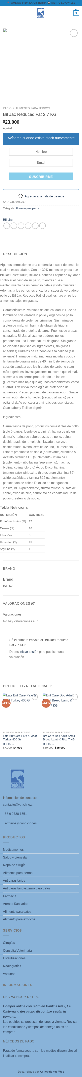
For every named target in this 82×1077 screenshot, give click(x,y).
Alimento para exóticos (19, 919)
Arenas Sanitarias (15, 903)
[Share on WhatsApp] (6, 226)
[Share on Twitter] (21, 226)
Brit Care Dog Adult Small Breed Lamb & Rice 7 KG (59, 737)
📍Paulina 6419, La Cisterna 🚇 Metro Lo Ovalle (41, 2)
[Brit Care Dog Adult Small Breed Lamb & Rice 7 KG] (61, 711)
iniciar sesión (29, 651)
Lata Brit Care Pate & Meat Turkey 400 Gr (20, 737)
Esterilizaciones (14, 958)
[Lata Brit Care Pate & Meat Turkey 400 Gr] (21, 711)
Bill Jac (8, 220)
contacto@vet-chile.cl (18, 804)
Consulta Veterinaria (17, 950)
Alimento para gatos (17, 911)
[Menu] (5, 13)
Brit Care (8, 744)
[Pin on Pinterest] (35, 226)
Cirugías (9, 942)
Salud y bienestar (15, 857)
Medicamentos (13, 849)
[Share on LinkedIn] (42, 226)
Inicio (7, 108)
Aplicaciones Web (52, 1071)
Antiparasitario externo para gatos (27, 888)
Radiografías (12, 966)
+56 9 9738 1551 (15, 814)
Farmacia (9, 896)
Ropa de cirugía (14, 865)
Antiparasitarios (14, 880)
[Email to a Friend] (28, 226)
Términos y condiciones (20, 823)
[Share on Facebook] (14, 226)
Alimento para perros (33, 108)
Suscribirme (41, 177)
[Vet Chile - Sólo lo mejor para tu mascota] (41, 13)
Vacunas (9, 974)
